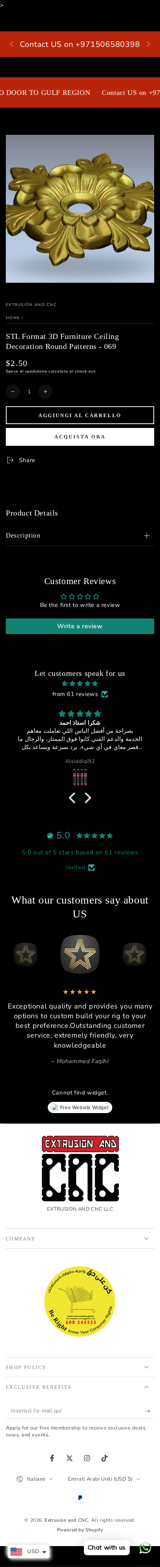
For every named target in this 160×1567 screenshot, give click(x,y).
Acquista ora (80, 437)
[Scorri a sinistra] (12, 44)
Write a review (80, 626)
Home (13, 318)
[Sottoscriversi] (149, 1410)
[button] (74, 797)
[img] (80, 683)
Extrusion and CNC (31, 305)
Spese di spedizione (26, 371)
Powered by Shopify (80, 1530)
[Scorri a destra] (147, 44)
